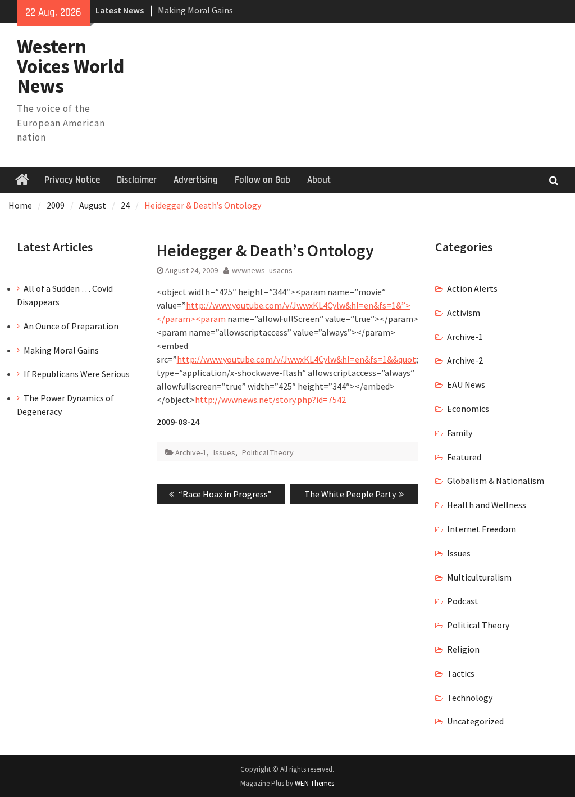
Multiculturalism (479, 577)
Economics (468, 408)
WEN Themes (314, 783)
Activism (463, 312)
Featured (464, 457)
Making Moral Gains (195, 10)
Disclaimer (137, 180)
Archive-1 (191, 452)
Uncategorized (475, 721)
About (319, 180)
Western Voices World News (71, 66)
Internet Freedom (481, 529)
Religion (463, 649)
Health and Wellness (486, 504)
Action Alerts (472, 288)
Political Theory (268, 452)
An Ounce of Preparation (71, 326)
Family (459, 432)
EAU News (466, 384)
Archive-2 (465, 360)
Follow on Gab (262, 180)
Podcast (462, 600)
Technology (469, 697)
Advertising (196, 180)
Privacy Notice (72, 180)
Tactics (460, 673)
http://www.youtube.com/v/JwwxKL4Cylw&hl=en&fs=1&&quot (296, 359)
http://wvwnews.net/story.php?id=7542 (270, 399)
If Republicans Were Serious (77, 373)
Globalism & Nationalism (495, 480)
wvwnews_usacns (262, 270)
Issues (224, 452)
